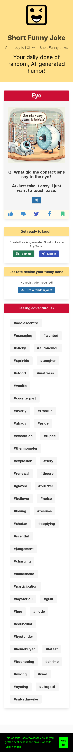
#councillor (23, 624)
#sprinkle (21, 361)
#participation (25, 586)
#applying (46, 524)
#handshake (24, 574)
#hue (18, 611)
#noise (46, 499)
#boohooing (24, 662)
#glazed (20, 486)
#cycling (21, 687)
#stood (20, 373)
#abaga (20, 423)
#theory (47, 474)
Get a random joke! (39, 290)
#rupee (50, 436)
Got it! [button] (63, 742)
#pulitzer (45, 486)
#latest (52, 649)
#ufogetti (47, 687)
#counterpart (25, 398)
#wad (42, 674)
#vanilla (20, 386)
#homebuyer (24, 649)
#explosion (23, 461)
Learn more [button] (13, 746)
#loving (20, 511)
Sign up (27, 253)
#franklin (45, 411)
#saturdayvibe (26, 699)
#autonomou (47, 348)
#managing (23, 336)
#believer (21, 499)
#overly (20, 411)
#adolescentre (26, 323)
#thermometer (26, 448)
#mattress (45, 373)
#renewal (21, 474)
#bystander (23, 637)
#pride (43, 423)
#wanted (50, 336)
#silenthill (22, 536)
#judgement (24, 549)
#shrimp (52, 662)
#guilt (48, 599)
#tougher (48, 361)
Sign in (51, 253)
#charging (22, 561)
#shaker (20, 524)
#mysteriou (23, 599)
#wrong (20, 674)
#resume (44, 511)
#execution (23, 436)
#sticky (20, 348)
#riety (48, 461)
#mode (39, 611)
